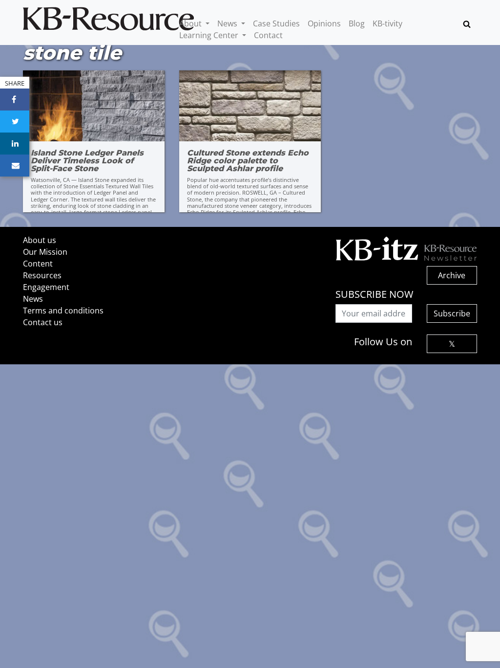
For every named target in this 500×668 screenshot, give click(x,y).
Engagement (46, 287)
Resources (42, 275)
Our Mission (45, 251)
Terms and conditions (63, 310)
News (228, 23)
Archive (451, 275)
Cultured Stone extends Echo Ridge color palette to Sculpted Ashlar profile (248, 161)
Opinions (324, 23)
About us (39, 240)
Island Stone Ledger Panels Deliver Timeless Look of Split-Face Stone (87, 161)
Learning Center (209, 35)
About (191, 23)
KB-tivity (387, 23)
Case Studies (276, 23)
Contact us (42, 322)
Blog (357, 23)
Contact (268, 35)
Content (38, 263)
